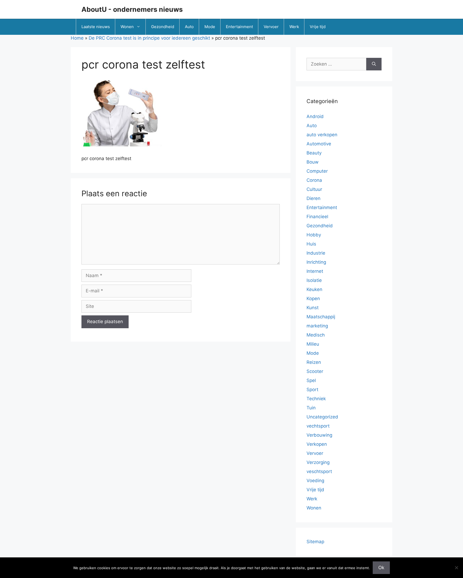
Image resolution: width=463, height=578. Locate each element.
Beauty (314, 153)
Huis (311, 244)
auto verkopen (322, 134)
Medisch (316, 335)
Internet (315, 271)
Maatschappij (321, 316)
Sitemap (315, 541)
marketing (317, 325)
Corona (314, 180)
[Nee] (456, 567)
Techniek (316, 398)
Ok (381, 567)
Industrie (316, 253)
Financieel (317, 216)
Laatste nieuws (95, 26)
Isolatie (314, 280)
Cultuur (314, 189)
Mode (209, 26)
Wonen (127, 26)
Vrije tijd (318, 26)
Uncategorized (322, 417)
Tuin (311, 407)
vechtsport (318, 426)
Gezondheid (162, 26)
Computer (317, 171)
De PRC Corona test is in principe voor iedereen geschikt (149, 38)
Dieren (313, 198)
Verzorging (318, 462)
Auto (189, 26)
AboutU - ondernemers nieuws (132, 9)
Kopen (313, 298)
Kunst (313, 307)
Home (77, 38)
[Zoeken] (374, 64)
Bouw (313, 162)
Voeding (315, 480)
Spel (311, 380)
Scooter (315, 371)
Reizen (314, 362)
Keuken (314, 289)
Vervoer (271, 26)
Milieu (313, 344)
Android (315, 116)
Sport (312, 389)
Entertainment (239, 26)
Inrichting (316, 262)
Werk (294, 26)
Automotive (319, 143)
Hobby (314, 234)
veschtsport (319, 471)
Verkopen (317, 444)
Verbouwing (319, 435)
